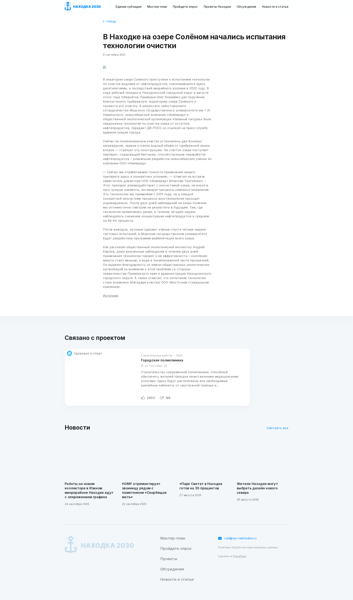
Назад (111, 21)
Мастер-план (157, 6)
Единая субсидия (129, 6)
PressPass (239, 556)
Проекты (168, 559)
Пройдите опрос (185, 6)
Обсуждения (246, 6)
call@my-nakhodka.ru (240, 538)
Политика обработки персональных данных (248, 547)
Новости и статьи (275, 6)
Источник (110, 295)
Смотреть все (277, 428)
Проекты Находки (217, 6)
